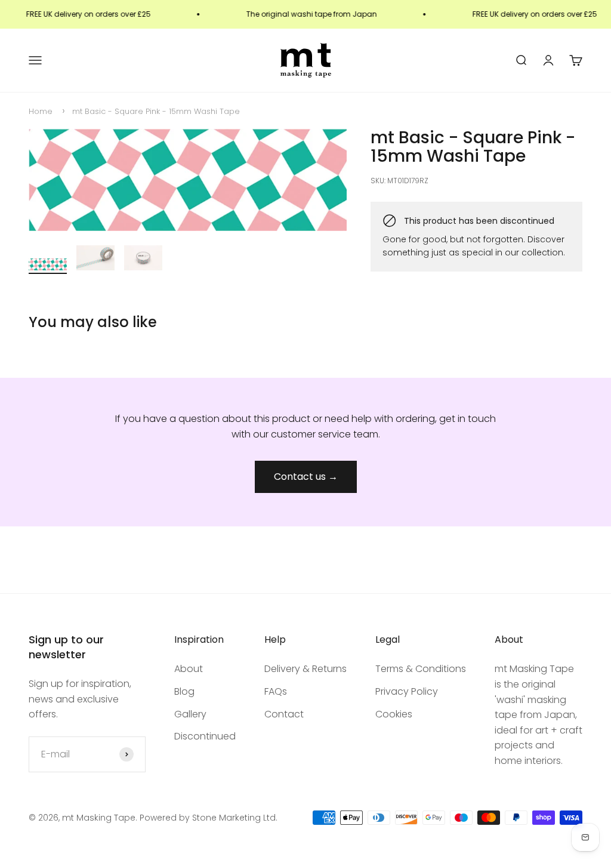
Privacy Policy (406, 691)
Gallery (190, 714)
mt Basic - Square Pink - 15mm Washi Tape (156, 111)
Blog (184, 691)
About (188, 669)
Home (41, 111)
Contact (284, 714)
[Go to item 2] (95, 260)
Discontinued (205, 736)
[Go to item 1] (48, 266)
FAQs (275, 691)
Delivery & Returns (305, 669)
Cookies (393, 714)
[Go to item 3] (143, 260)
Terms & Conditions (420, 669)
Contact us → (306, 476)
